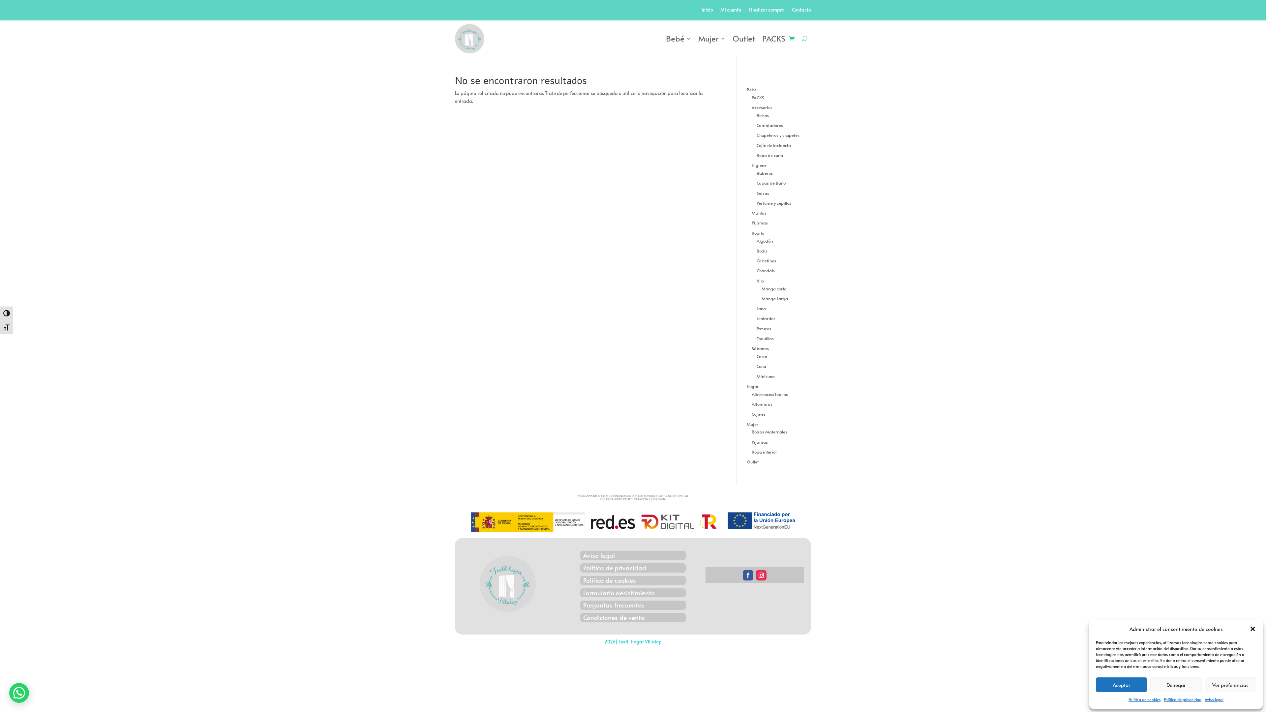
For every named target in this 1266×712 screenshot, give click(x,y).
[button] (1253, 629)
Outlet (744, 38)
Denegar (1176, 684)
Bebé (675, 38)
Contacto (801, 10)
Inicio (707, 10)
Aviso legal (1214, 699)
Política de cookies (1144, 699)
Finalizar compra (767, 10)
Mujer (708, 38)
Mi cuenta (730, 10)
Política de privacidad (1182, 699)
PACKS (773, 38)
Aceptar (1121, 684)
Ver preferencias (1230, 684)
